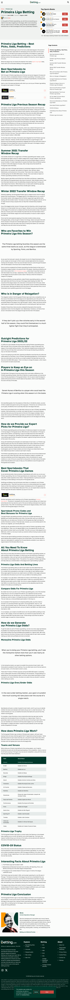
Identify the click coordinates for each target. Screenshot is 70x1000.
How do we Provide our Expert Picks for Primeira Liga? (58, 88)
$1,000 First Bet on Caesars (52, 19)
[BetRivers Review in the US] (43, 25)
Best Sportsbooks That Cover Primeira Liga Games (57, 92)
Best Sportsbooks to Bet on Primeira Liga (57, 55)
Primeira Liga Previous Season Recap (57, 59)
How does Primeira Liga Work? (57, 105)
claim (65, 14)
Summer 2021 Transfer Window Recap (58, 63)
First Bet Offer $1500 (51, 14)
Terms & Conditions (49, 15)
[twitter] (6, 970)
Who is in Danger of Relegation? (58, 76)
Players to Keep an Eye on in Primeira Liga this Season (57, 84)
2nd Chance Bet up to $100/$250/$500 (51, 25)
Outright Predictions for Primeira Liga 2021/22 (58, 79)
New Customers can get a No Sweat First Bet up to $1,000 (53, 31)
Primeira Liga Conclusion (56, 115)
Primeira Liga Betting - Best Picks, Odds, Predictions (58, 50)
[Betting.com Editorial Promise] (37, 932)
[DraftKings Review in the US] (43, 31)
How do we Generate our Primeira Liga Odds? (58, 101)
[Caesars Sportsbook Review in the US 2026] (43, 19)
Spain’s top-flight (36, 61)
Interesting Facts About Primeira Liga (58, 111)
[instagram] (2, 970)
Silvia (9, 17)
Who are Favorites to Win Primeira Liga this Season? (58, 72)
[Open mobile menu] (2, 2)
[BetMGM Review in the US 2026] (43, 14)
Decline (36, 992)
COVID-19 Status (54, 108)
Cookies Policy (25, 994)
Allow (47, 992)
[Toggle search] (68, 2)
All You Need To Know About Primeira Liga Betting (57, 97)
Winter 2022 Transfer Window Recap (57, 68)
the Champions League (21, 271)
